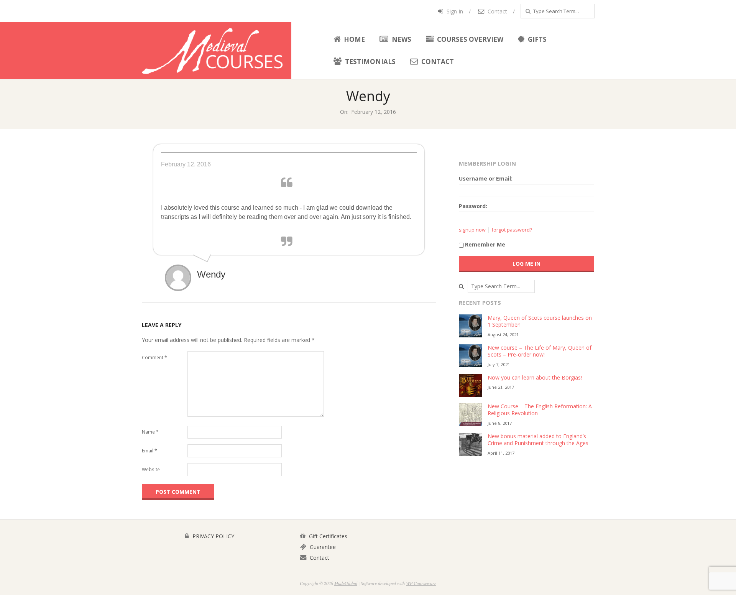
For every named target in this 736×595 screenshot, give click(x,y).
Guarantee (322, 547)
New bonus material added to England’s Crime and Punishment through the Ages (538, 439)
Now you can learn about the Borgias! (535, 377)
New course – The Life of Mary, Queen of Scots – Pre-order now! (539, 351)
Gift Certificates (327, 536)
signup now (472, 230)
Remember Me (485, 244)
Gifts (536, 39)
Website (151, 469)
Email (149, 450)
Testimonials (369, 61)
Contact (496, 11)
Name (150, 432)
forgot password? (512, 230)
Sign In (454, 11)
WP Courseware (421, 583)
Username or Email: (486, 178)
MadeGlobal (345, 583)
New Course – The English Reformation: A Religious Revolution (540, 410)
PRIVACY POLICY (212, 536)
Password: (473, 206)
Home (353, 39)
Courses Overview (469, 39)
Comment (154, 357)
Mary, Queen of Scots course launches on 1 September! (540, 321)
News (400, 39)
